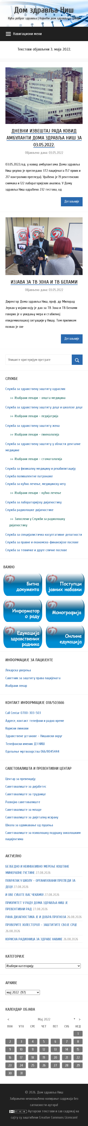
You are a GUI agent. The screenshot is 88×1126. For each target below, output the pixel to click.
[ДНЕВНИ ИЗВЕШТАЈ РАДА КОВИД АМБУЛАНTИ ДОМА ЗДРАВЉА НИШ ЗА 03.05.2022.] (44, 70)
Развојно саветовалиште (22, 802)
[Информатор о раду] (22, 603)
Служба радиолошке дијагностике (29, 510)
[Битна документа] (22, 577)
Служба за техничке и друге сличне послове (36, 550)
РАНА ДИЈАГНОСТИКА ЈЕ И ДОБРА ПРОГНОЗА (35, 917)
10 (21, 1049)
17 (21, 1057)
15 (78, 1049)
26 (44, 1065)
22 (78, 1057)
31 (21, 1073)
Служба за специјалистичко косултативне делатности (43, 535)
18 (32, 1057)
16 (10, 1057)
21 (66, 1057)
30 (10, 1073)
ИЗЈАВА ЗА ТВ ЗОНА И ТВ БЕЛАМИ (44, 282)
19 (44, 1057)
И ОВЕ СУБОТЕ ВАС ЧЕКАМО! (24, 895)
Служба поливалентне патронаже (29, 476)
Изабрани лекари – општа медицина (40, 398)
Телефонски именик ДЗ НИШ (25, 744)
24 (21, 1065)
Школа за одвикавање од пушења (29, 825)
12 (44, 1049)
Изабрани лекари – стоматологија (38, 459)
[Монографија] (65, 603)
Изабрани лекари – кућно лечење (38, 493)
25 (32, 1065)
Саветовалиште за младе (23, 810)
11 (33, 1049)
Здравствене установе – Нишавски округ (33, 736)
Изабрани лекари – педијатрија (36, 416)
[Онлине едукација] (65, 629)
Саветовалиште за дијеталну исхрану (31, 817)
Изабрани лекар (16, 686)
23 (10, 1065)
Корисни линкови (16, 728)
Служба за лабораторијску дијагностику (33, 502)
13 (55, 1049)
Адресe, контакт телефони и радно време (34, 721)
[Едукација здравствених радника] (22, 629)
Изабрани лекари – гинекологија (37, 434)
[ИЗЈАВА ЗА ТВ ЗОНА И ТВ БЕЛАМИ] (44, 220)
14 (66, 1049)
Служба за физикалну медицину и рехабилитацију (40, 469)
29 (78, 1065)
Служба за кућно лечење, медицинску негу (35, 484)
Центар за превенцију (20, 779)
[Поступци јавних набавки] (65, 577)
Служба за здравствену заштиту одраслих (35, 389)
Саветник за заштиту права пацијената (32, 678)
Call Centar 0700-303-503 (23, 713)
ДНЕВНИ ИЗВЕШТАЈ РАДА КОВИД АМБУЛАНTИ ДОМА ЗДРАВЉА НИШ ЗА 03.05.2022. (44, 138)
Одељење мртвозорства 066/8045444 (32, 751)
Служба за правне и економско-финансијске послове (42, 542)
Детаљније (71, 201)
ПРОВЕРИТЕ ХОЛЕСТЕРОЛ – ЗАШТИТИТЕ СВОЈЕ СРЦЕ (41, 925)
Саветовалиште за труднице (25, 794)
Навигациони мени (27, 34)
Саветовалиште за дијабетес (25, 786)
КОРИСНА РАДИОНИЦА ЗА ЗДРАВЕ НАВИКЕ (34, 939)
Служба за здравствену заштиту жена (32, 426)
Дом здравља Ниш (44, 10)
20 (55, 1057)
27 (55, 1065)
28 (66, 1065)
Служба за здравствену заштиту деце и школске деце (44, 407)
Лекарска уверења (18, 670)
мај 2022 (44, 1019)
